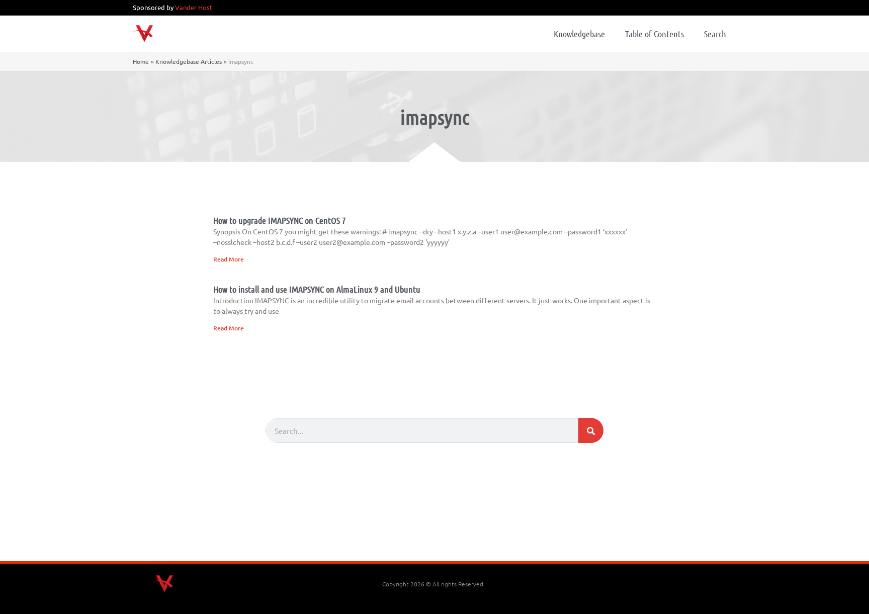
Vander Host (193, 7)
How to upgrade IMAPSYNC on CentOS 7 (279, 220)
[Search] (590, 430)
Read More (228, 259)
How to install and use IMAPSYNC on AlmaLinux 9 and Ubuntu (316, 289)
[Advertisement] (434, 533)
